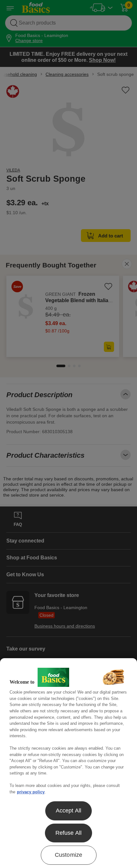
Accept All (69, 810)
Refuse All (68, 833)
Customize (69, 855)
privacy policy (31, 792)
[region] (68, 762)
